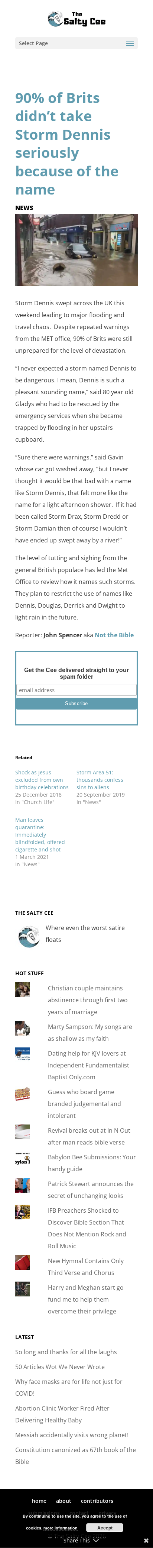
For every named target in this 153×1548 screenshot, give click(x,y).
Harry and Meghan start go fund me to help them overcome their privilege (86, 1299)
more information (60, 1528)
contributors (97, 1500)
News (24, 208)
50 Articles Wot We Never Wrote (60, 1367)
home (39, 1500)
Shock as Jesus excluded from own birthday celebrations (42, 780)
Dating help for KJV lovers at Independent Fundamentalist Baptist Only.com (88, 1065)
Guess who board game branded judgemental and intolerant (84, 1104)
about (63, 1500)
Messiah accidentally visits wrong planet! (71, 1435)
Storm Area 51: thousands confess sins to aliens (99, 780)
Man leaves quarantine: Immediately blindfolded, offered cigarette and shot (40, 834)
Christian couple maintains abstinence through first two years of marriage (88, 1000)
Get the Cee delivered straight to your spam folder (76, 673)
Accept (105, 1527)
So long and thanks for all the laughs (66, 1352)
